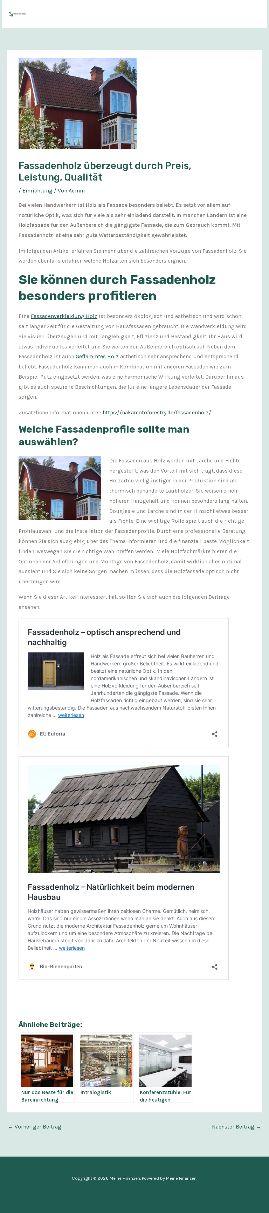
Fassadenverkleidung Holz (64, 316)
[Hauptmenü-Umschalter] (252, 13)
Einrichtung (37, 191)
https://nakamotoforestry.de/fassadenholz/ (157, 412)
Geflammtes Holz (97, 356)
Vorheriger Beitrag (34, 1127)
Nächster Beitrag (236, 1127)
